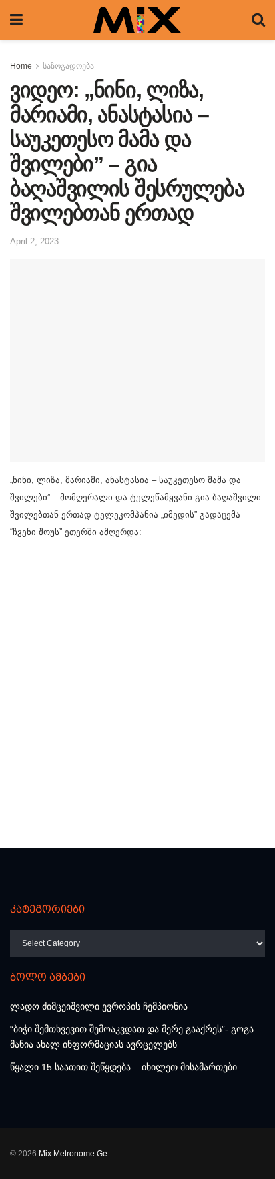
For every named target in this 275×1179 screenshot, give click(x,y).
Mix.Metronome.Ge (73, 1153)
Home (21, 66)
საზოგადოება (68, 66)
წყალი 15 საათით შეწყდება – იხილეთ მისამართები (123, 1067)
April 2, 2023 (34, 241)
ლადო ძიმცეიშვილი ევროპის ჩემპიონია (99, 1006)
